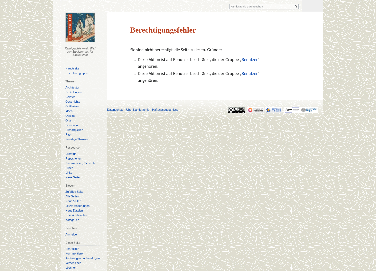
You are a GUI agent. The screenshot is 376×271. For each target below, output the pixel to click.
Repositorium (73, 158)
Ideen (68, 111)
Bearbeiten (72, 248)
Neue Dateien (74, 210)
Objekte (70, 115)
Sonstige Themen (76, 139)
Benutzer (250, 60)
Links (68, 172)
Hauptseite (72, 68)
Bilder (69, 168)
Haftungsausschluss (165, 109)
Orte (68, 120)
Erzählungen (73, 92)
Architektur (72, 87)
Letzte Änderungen (77, 205)
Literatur (70, 153)
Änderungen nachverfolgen (82, 258)
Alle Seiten (72, 196)
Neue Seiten (73, 177)
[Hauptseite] (80, 27)
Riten (68, 134)
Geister (70, 97)
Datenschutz (115, 109)
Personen (71, 125)
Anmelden (71, 234)
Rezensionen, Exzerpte (80, 163)
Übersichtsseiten (76, 215)
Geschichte (72, 101)
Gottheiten (72, 106)
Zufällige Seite (74, 191)
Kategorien (72, 220)
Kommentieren (74, 253)
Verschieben (73, 263)
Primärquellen (74, 129)
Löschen (70, 267)
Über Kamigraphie (77, 73)
